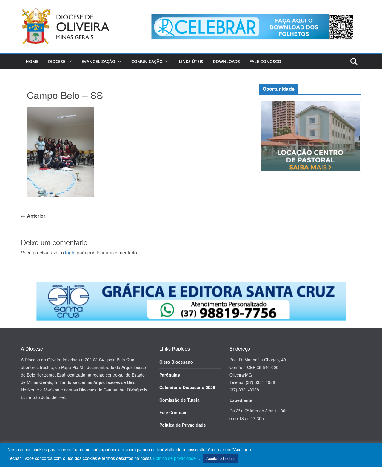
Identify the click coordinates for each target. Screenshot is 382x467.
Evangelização (98, 61)
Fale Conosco (265, 61)
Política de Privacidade (182, 425)
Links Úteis (191, 61)
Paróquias (169, 375)
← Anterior (33, 215)
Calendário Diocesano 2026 (187, 387)
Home (32, 61)
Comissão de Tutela (179, 400)
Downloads (226, 61)
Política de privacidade (174, 458)
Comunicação (147, 61)
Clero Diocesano (176, 362)
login (70, 252)
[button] (68, 61)
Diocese (56, 61)
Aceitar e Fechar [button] (220, 458)
